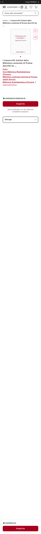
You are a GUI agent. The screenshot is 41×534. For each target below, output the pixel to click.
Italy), (5, 69)
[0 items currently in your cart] (36, 7)
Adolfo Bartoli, (9, 79)
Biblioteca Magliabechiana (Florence (18, 82)
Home (5, 20)
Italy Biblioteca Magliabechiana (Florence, (16, 73)
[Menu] (5, 7)
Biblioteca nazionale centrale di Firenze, (20, 77)
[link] (22, 7)
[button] (35, 37)
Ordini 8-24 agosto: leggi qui (20, 2)
